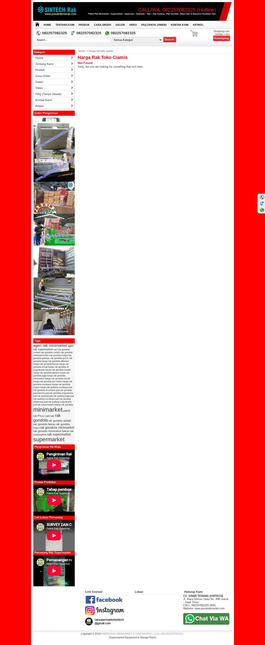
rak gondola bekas (44, 424)
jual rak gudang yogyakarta (57, 401)
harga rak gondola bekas (45, 364)
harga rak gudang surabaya (54, 387)
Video (133, 24)
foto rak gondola (53, 355)
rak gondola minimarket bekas (51, 431)
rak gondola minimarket (57, 427)
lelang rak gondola (64, 404)
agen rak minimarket (50, 345)
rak (52, 415)
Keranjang (221, 38)
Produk (84, 24)
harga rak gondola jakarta (46, 372)
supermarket (49, 439)
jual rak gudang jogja (59, 396)
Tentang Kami (64, 24)
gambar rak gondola (52, 358)
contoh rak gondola (43, 352)
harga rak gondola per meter (47, 381)
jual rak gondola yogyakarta (59, 393)
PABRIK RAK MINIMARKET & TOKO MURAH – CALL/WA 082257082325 (142, 633)
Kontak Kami (179, 24)
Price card (44, 415)
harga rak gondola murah (57, 378)
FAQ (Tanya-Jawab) (153, 24)
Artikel (198, 24)
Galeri (120, 24)
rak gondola (47, 417)
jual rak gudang (41, 396)
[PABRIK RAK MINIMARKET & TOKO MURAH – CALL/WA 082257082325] (132, 11)
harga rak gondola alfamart (55, 361)
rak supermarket (59, 434)
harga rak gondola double (58, 370)
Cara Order (102, 24)
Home (47, 24)
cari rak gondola (61, 349)
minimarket (48, 409)
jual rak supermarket (43, 404)
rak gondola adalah (59, 420)
